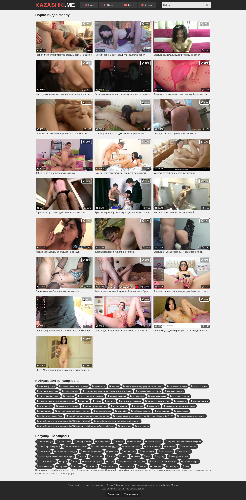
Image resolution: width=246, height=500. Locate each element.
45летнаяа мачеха (178, 386)
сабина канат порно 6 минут (75, 386)
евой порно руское (93, 461)
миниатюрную (46, 441)
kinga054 (63, 466)
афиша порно (163, 411)
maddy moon (104, 441)
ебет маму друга (47, 386)
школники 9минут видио (159, 401)
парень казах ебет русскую (132, 461)
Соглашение (113, 494)
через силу (182, 401)
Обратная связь (130, 494)
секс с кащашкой (132, 446)
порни (124, 456)
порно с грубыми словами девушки (184, 441)
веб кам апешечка (142, 411)
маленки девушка (175, 391)
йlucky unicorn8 (120, 406)
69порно (84, 401)
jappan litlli (122, 411)
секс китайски (45, 466)
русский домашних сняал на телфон (56, 456)
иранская (171, 446)
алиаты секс (65, 441)
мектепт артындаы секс (96, 406)
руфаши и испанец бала (50, 416)
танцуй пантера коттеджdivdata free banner (89, 416)
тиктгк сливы (138, 396)
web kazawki (135, 441)
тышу (111, 461)
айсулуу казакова (118, 396)
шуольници (126, 426)
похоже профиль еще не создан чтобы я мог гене (108, 391)
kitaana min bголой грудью (106, 446)
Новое (110, 5)
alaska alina (100, 386)
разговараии (182, 411)
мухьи (83, 456)
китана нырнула (191, 461)
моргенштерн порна (92, 451)
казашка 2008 (45, 406)
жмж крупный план (179, 456)
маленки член (109, 466)
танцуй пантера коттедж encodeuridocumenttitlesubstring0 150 (144, 416)
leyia (148, 456)
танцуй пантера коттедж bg (192, 416)
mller (187, 466)
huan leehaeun (153, 446)
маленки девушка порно (149, 391)
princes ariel (128, 466)
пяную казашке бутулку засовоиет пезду (144, 386)
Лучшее (148, 5)
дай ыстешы (184, 451)
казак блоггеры (200, 386)
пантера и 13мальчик (131, 401)
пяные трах (44, 451)
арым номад (45, 411)
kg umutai (138, 406)
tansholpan (174, 466)
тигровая (70, 396)
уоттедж (111, 401)
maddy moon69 (84, 441)
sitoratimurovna (71, 391)
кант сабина (143, 426)
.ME (55, 5)
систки (143, 466)
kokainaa (93, 466)
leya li (64, 461)
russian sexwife (155, 441)
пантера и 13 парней (68, 406)
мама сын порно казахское (164, 461)
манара (119, 441)
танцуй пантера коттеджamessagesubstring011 (118, 421)
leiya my (160, 456)
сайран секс (130, 451)
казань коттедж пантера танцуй (180, 406)
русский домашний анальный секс (74, 411)
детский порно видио (49, 396)
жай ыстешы (167, 451)
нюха (75, 461)
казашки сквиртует (181, 396)
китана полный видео (67, 451)
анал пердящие (103, 411)
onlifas (98, 401)
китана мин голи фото (76, 446)
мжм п (112, 456)
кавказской (154, 406)
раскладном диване (48, 391)
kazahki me (97, 456)
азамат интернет (47, 461)
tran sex (115, 386)
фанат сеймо (148, 451)
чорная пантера (200, 401)
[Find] (207, 5)
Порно (91, 5)
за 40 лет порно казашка (91, 396)
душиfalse (113, 451)
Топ (129, 5)
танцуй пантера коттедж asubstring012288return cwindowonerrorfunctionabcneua (76, 426)
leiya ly (137, 456)
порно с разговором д (49, 446)
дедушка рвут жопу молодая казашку (56, 401)
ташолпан (157, 466)
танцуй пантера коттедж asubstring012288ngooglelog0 (64, 421)
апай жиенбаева (158, 396)
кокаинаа (77, 466)
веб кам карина (189, 446)
